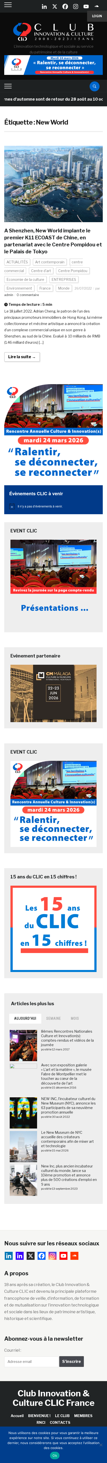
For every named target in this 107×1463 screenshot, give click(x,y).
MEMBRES (83, 1416)
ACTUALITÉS (17, 262)
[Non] (100, 1444)
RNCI (41, 1422)
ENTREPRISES (64, 279)
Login (97, 16)
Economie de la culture (25, 279)
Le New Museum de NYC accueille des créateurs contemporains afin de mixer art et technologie (67, 1139)
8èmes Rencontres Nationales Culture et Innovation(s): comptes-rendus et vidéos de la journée (67, 1038)
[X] (54, 6)
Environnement (19, 288)
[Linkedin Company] (44, 6)
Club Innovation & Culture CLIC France (54, 1398)
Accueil (17, 1416)
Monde (64, 288)
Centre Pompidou (72, 271)
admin (8, 295)
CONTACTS (60, 1422)
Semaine (53, 1018)
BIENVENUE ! (39, 1416)
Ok (55, 1456)
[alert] (53, 506)
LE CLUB (62, 1416)
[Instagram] (75, 6)
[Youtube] (86, 6)
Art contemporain (49, 262)
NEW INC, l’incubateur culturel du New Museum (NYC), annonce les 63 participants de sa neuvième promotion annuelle (68, 1106)
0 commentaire (28, 295)
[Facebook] (65, 6)
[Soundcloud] (96, 6)
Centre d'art (41, 271)
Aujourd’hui (25, 1018)
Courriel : (12, 1350)
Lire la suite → (22, 356)
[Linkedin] (20, 1256)
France (45, 288)
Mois (75, 1018)
